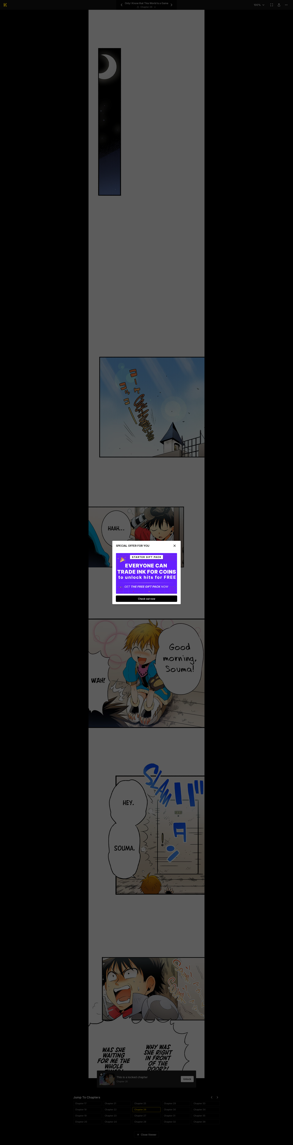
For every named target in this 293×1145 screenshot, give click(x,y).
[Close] (174, 545)
